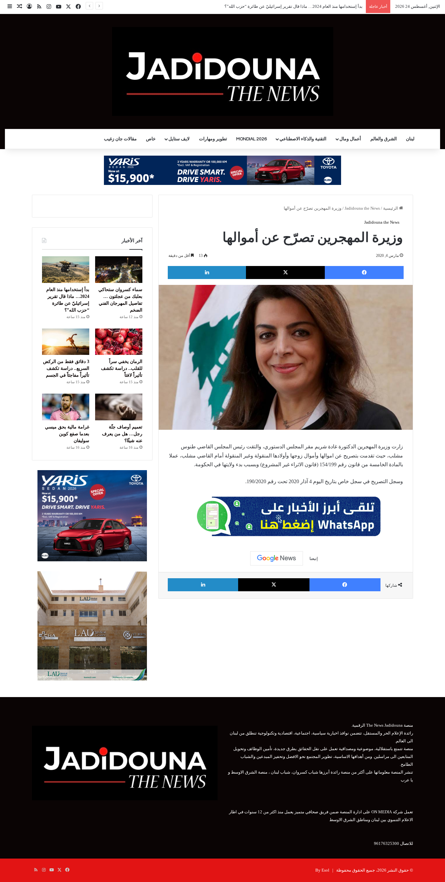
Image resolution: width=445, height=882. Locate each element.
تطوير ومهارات (213, 139)
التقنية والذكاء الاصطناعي (303, 139)
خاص (151, 139)
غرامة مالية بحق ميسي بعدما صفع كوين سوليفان (67, 434)
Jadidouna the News (362, 208)
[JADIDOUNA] (222, 71)
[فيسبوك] (364, 272)
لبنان (410, 139)
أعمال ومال (350, 139)
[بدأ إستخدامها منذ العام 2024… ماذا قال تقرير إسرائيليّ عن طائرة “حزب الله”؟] (65, 269)
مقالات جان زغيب (120, 139)
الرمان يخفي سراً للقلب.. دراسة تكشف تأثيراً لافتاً (121, 368)
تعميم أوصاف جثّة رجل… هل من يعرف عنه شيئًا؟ (122, 434)
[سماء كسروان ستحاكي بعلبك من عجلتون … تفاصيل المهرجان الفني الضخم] (118, 269)
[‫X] (285, 272)
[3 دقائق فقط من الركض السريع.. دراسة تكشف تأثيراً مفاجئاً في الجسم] (65, 342)
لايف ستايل (179, 139)
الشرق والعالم (383, 139)
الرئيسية (391, 208)
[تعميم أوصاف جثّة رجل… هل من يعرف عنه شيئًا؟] (118, 407)
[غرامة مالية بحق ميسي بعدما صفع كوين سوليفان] (65, 407)
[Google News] (276, 558)
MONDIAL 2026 (251, 139)
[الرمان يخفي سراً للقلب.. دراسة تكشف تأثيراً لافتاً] (118, 342)
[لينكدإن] (207, 272)
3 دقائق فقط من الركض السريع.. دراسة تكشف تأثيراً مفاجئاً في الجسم (66, 368)
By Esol (322, 870)
